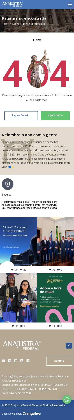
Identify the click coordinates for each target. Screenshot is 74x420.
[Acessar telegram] (22, 361)
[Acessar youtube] (15, 361)
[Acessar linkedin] (28, 361)
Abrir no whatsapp (67, 399)
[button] (70, 4)
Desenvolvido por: (12, 413)
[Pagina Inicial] (12, 5)
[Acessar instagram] (9, 361)
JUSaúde (14, 194)
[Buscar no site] (69, 346)
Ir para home (55, 115)
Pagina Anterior (21, 115)
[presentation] (69, 195)
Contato (59, 360)
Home (6, 24)
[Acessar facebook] (3, 361)
